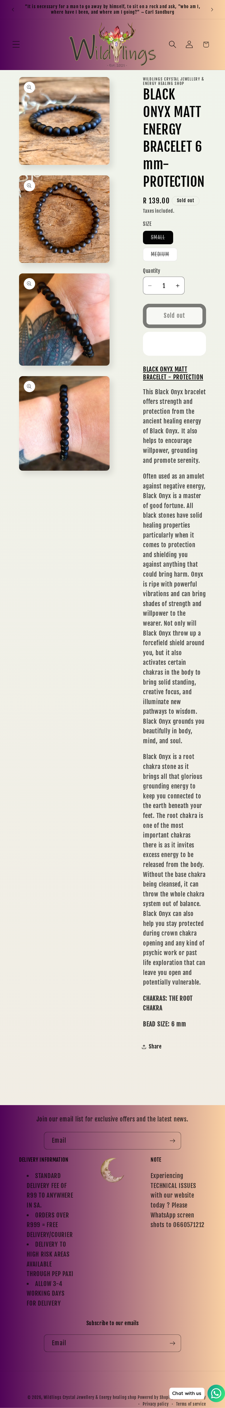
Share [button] (155, 1046)
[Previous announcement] (12, 9)
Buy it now (174, 343)
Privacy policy (156, 1404)
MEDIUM (164, 256)
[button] (16, 44)
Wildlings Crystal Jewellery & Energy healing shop (90, 1397)
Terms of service (191, 1404)
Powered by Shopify (155, 1397)
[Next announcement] (212, 9)
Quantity (151, 271)
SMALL (162, 239)
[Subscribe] (172, 1141)
